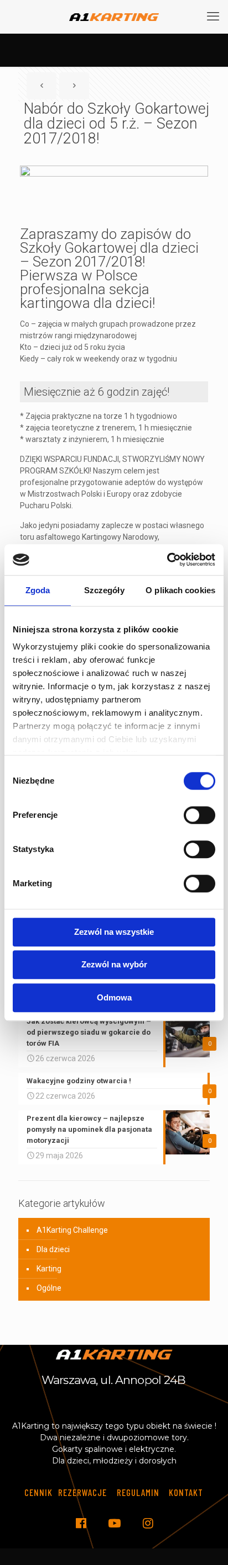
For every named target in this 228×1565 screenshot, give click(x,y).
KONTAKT (186, 1492)
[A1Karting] (114, 16)
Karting (49, 1268)
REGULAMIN (138, 1492)
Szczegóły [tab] (104, 590)
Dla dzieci (53, 1249)
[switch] (199, 815)
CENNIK (38, 1492)
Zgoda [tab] (37, 590)
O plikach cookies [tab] (180, 590)
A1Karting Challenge (72, 1230)
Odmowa (114, 997)
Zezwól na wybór (114, 964)
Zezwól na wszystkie (114, 931)
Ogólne (49, 1288)
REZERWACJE (82, 1492)
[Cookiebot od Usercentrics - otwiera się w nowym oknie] (166, 559)
